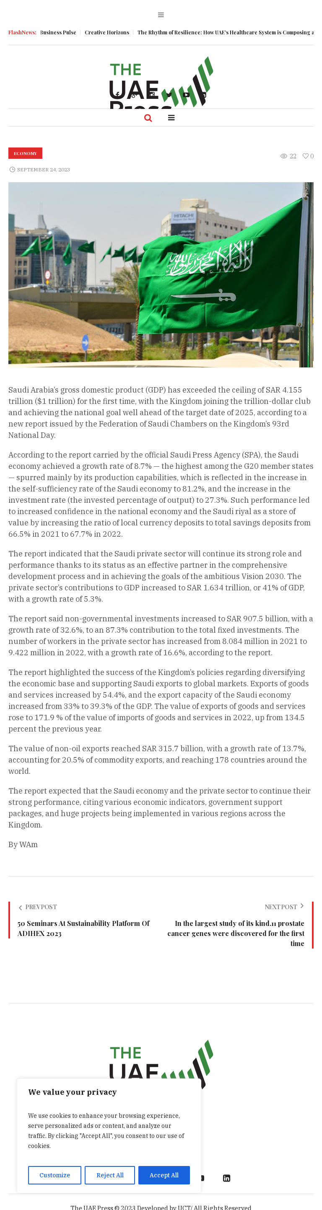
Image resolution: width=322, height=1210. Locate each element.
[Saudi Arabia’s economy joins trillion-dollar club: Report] (161, 274)
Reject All (110, 1175)
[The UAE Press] (161, 1072)
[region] (109, 1135)
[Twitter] (169, 94)
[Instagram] (151, 94)
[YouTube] (186, 94)
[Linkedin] (203, 94)
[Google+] (134, 94)
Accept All (164, 1175)
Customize (54, 1175)
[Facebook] (117, 94)
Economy (25, 153)
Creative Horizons (89, 32)
